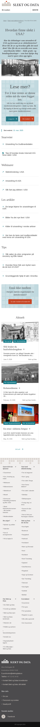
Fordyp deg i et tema (26, 503)
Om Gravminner (27, 623)
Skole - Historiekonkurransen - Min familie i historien (9, 509)
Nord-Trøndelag (27, 558)
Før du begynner (27, 472)
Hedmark (25, 538)
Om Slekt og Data (8, 605)
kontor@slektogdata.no (14, 673)
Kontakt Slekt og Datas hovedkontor (15, 680)
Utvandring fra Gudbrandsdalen (19, 144)
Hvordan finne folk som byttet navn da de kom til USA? (19, 266)
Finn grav (25, 607)
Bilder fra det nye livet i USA (17, 217)
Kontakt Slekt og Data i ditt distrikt (14, 684)
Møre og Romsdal (27, 546)
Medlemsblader (8, 516)
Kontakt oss (7, 637)
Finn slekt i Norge (27, 480)
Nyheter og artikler (9, 524)
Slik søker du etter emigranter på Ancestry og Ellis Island (18, 255)
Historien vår (7, 623)
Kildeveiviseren (8, 486)
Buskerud (25, 530)
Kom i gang (25, 476)
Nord (23, 550)
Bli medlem (26, 119)
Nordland (25, 554)
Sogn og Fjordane (27, 574)
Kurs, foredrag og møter (8, 477)
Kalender (6, 528)
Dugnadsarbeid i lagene (8, 642)
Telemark (25, 583)
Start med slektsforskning (15, 20)
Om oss (5, 696)
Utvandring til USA (13, 181)
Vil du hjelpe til (7, 538)
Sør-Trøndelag (26, 579)
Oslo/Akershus (26, 566)
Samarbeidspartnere (9, 633)
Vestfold (24, 591)
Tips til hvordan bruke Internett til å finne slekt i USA (18, 154)
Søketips (24, 494)
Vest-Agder (25, 587)
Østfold (24, 595)
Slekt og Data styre (9, 613)
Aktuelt (17, 449)
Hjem (5, 20)
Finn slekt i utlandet (28, 490)
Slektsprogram (26, 498)
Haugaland (25, 534)
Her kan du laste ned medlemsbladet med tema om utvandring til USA (19, 236)
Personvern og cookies (11, 700)
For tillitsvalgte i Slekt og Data (8, 648)
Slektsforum (7, 490)
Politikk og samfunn (9, 627)
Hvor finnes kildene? (25, 485)
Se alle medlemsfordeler (19, 302)
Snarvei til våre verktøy (26, 509)
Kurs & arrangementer (7, 533)
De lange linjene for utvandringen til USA (19, 208)
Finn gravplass (26, 611)
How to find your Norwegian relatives (27, 515)
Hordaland (25, 542)
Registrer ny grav (27, 615)
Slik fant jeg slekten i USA (16, 190)
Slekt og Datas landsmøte (8, 618)
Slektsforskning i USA (14, 172)
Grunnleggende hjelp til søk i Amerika (21, 276)
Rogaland (25, 570)
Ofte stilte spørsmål (28, 619)
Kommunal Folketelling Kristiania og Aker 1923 (9, 500)
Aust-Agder (25, 526)
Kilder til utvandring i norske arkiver (20, 226)
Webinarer (6, 482)
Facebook (11, 717)
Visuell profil (7, 704)
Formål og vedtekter (9, 609)
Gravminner (7, 472)
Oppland (24, 562)
